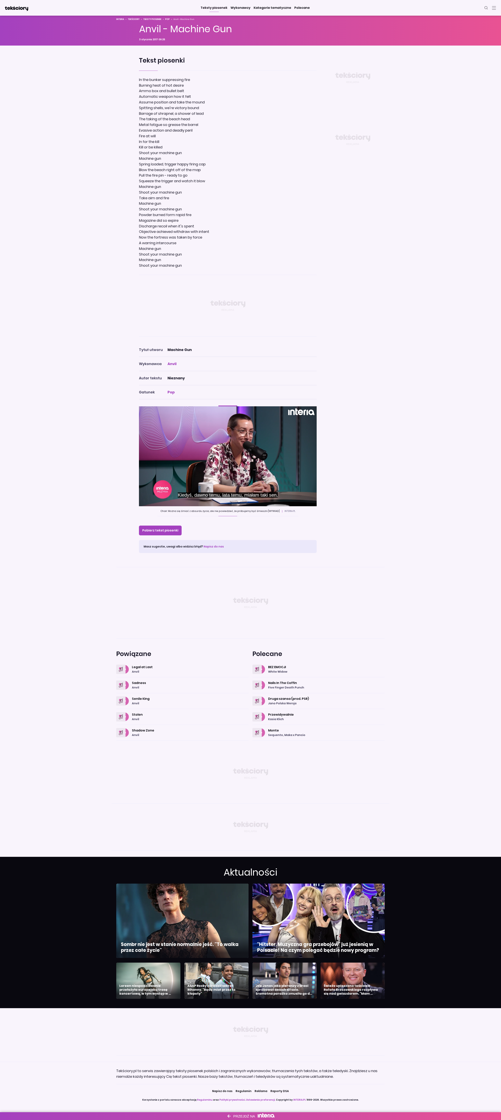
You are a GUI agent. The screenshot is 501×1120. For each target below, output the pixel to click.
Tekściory (134, 19)
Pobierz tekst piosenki (160, 530)
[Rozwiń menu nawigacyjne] (494, 8)
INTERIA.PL (299, 1099)
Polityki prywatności (232, 1099)
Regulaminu (204, 1099)
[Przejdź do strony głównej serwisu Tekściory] (16, 8)
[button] (214, 8)
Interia (120, 19)
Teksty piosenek (152, 19)
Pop (167, 19)
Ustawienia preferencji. (260, 1099)
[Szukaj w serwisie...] (486, 8)
